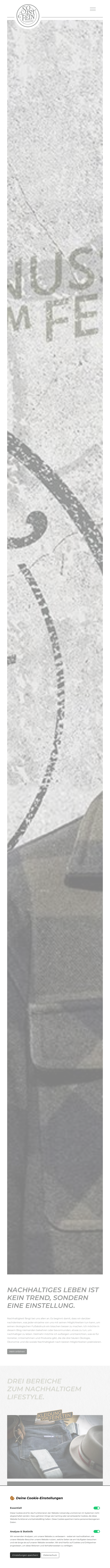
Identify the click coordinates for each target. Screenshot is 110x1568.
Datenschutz (50, 1555)
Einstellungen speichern (25, 1555)
